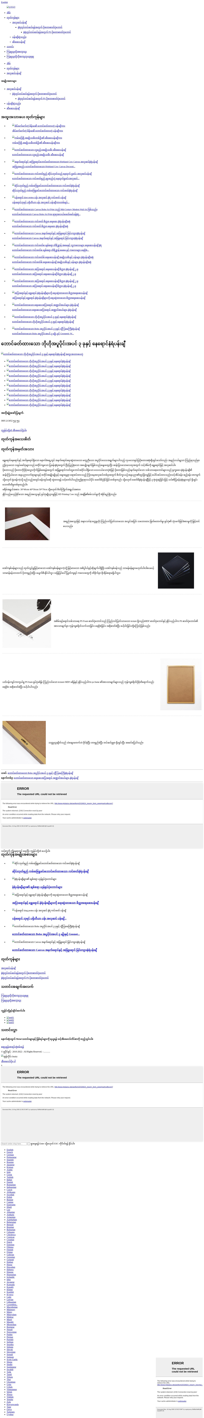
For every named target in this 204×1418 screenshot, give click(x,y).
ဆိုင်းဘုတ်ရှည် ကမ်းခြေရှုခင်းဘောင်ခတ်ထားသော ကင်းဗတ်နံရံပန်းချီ (44, 190)
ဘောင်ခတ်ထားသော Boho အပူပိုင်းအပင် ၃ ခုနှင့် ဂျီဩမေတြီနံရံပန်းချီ (40, 773)
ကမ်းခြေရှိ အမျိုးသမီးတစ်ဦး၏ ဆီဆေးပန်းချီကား (36, 143)
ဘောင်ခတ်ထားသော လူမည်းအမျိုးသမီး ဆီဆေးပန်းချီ (38, 154)
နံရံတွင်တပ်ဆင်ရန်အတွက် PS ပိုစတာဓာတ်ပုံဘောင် (47, 32)
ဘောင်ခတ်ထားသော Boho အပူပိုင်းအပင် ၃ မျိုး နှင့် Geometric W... (43, 333)
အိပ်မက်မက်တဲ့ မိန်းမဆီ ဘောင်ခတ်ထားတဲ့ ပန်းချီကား (37, 131)
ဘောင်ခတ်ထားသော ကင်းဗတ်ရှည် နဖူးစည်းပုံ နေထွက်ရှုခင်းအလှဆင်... (45, 178)
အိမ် (9, 13)
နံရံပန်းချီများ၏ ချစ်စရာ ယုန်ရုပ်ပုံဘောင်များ (37, 886)
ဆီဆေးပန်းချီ (18, 42)
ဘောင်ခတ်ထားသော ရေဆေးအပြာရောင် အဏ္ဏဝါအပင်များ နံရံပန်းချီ (44, 310)
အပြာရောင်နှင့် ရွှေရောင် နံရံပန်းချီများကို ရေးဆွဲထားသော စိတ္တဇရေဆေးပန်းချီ (48, 298)
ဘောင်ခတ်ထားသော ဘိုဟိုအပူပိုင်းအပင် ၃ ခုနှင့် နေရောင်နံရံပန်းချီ (43, 322)
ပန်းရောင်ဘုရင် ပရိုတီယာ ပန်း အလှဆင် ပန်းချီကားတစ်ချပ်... (40, 202)
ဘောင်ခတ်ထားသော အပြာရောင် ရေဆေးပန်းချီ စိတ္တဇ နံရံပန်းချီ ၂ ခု (44, 274)
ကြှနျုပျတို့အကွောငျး (17, 51)
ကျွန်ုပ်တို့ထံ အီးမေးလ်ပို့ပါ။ (14, 430)
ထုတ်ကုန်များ (13, 17)
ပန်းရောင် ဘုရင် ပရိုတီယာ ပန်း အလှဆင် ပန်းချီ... (39, 918)
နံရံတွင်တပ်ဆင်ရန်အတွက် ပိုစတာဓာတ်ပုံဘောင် (40, 27)
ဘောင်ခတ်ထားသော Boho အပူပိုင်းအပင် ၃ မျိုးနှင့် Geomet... (46, 934)
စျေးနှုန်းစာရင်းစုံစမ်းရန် (12, 1047)
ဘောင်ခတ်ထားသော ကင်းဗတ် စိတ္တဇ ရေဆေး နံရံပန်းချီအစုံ (40, 226)
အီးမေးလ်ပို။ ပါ (8, 1061)
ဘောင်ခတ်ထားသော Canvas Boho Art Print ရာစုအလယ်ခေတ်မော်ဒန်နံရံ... (46, 214)
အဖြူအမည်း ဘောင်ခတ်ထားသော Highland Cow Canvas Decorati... (43, 166)
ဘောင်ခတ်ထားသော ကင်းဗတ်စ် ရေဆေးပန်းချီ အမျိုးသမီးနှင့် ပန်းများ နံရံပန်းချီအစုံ (51, 262)
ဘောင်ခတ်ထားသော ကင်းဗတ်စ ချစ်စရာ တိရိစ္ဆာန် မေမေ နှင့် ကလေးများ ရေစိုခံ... (50, 250)
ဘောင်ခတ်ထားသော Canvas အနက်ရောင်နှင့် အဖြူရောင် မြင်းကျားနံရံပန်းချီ (47, 238)
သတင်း (10, 47)
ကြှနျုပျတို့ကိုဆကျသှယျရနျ (20, 56)
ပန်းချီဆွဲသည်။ (19, 37)
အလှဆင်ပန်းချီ (19, 22)
